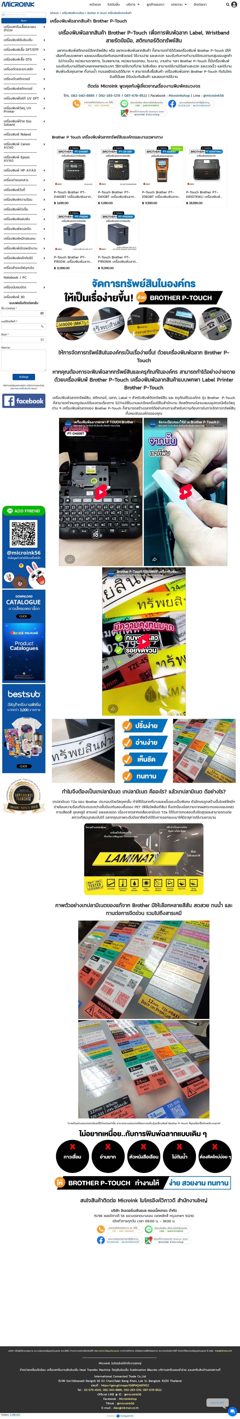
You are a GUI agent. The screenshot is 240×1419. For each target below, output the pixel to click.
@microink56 (213, 95)
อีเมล (5, 335)
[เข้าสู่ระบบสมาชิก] (234, 4)
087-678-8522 (135, 95)
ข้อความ (5, 348)
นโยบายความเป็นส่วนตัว (20, 388)
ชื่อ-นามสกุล (9, 308)
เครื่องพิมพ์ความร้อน (73, 13)
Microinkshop (179, 95)
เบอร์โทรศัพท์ (9, 321)
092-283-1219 (109, 95)
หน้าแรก (54, 13)
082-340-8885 (82, 95)
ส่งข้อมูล (23, 377)
